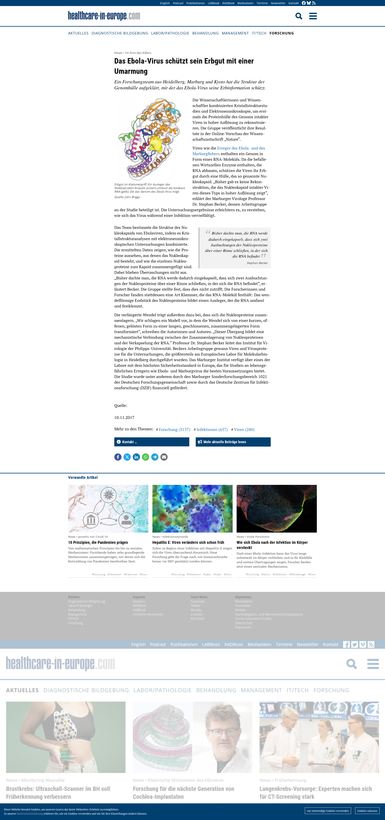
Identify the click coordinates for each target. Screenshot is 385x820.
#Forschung (98, 574)
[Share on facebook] (118, 457)
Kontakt (294, 3)
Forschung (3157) (174, 429)
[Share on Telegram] (154, 457)
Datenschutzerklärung (30, 813)
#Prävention (130, 574)
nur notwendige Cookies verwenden (328, 811)
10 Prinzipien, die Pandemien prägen (98, 542)
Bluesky (196, 610)
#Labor (207, 574)
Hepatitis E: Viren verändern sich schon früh (188, 542)
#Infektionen (114, 574)
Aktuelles (78, 33)
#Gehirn (266, 574)
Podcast (178, 3)
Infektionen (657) (212, 429)
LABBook (213, 3)
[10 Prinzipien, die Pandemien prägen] (108, 509)
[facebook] (304, 3)
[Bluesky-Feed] (309, 3)
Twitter (196, 605)
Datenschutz (244, 623)
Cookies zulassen (367, 811)
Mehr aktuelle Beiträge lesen (224, 442)
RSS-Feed (198, 618)
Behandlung (205, 33)
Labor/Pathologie (170, 33)
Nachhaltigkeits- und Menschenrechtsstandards (269, 614)
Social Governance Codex (253, 618)
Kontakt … (129, 442)
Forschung (282, 33)
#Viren (143, 574)
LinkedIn (197, 614)
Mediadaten (245, 3)
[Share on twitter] (127, 457)
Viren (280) (244, 429)
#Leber (218, 574)
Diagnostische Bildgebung (120, 33)
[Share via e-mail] (164, 457)
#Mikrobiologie (297, 574)
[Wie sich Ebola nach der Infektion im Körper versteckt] (277, 509)
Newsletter (278, 3)
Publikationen (195, 3)
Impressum (243, 627)
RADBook (228, 3)
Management (235, 33)
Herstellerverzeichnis (148, 614)
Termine (262, 3)
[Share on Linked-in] (136, 457)
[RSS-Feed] (314, 3)
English (165, 3)
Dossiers (139, 601)
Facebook (198, 601)
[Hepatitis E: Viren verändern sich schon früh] (192, 509)
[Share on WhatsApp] (145, 457)
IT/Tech (259, 33)
